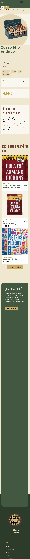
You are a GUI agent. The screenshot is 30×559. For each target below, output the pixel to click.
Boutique (9, 10)
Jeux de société (7, 220)
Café (7, 555)
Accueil (2, 10)
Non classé (6, 183)
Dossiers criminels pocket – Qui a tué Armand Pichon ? (15, 186)
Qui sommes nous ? (12, 549)
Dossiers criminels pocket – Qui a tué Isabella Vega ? (15, 223)
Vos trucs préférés (10, 259)
